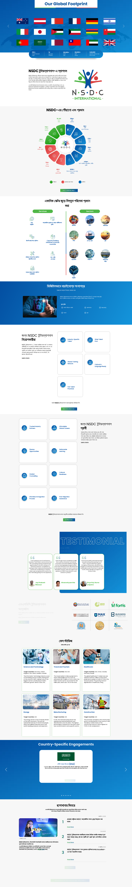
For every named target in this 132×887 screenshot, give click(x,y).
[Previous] (8, 26)
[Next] (123, 26)
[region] (70, 342)
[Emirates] (63, 795)
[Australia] (70, 795)
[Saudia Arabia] (61, 795)
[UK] (65, 795)
